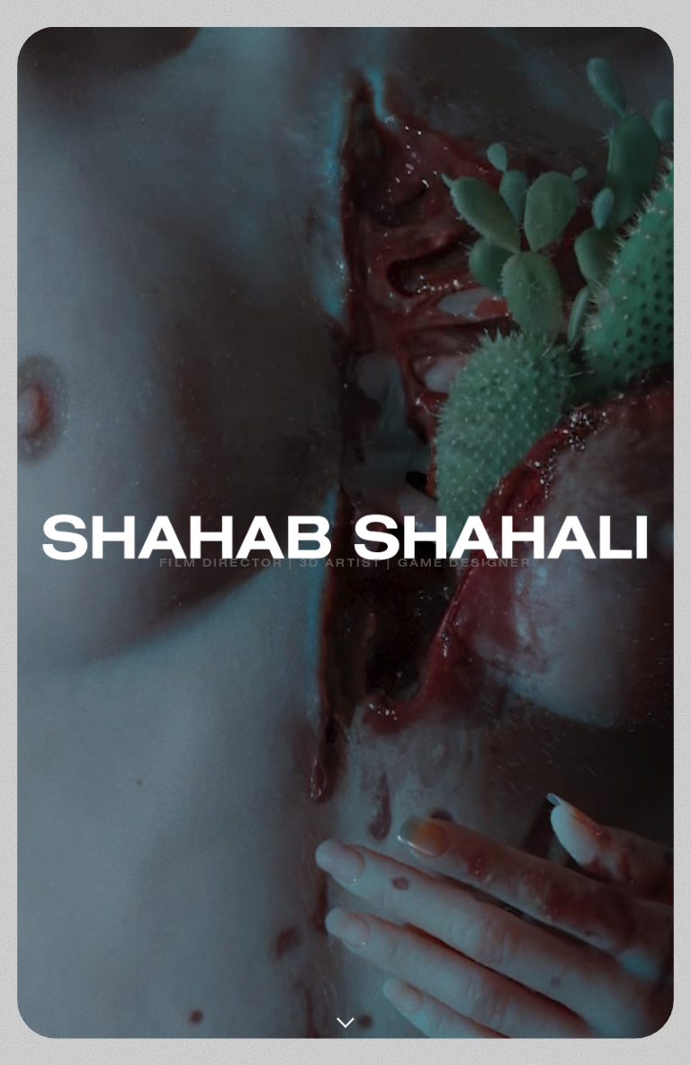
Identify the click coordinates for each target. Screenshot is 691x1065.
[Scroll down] (345, 1011)
